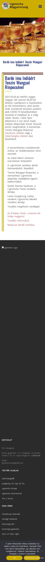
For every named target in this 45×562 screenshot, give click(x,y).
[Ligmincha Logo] (15, 6)
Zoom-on (36, 455)
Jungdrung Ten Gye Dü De (13, 483)
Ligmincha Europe (9, 488)
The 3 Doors (7, 498)
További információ (18, 220)
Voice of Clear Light (10, 534)
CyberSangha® (8, 478)
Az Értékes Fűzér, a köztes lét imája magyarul (24, 215)
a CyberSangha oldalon (18, 134)
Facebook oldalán (14, 132)
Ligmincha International (12, 493)
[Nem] (42, 551)
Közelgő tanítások (9, 519)
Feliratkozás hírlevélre (11, 514)
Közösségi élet (8, 524)
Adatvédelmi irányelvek (32, 558)
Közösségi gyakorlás (10, 529)
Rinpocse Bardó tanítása (21, 224)
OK (14, 558)
